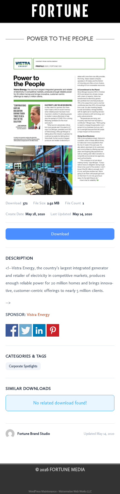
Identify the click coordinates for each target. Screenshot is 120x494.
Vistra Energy (38, 314)
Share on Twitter (25, 330)
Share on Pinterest (53, 330)
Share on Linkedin (39, 330)
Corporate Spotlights (23, 366)
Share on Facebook (12, 330)
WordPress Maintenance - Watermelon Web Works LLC (60, 491)
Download (60, 233)
